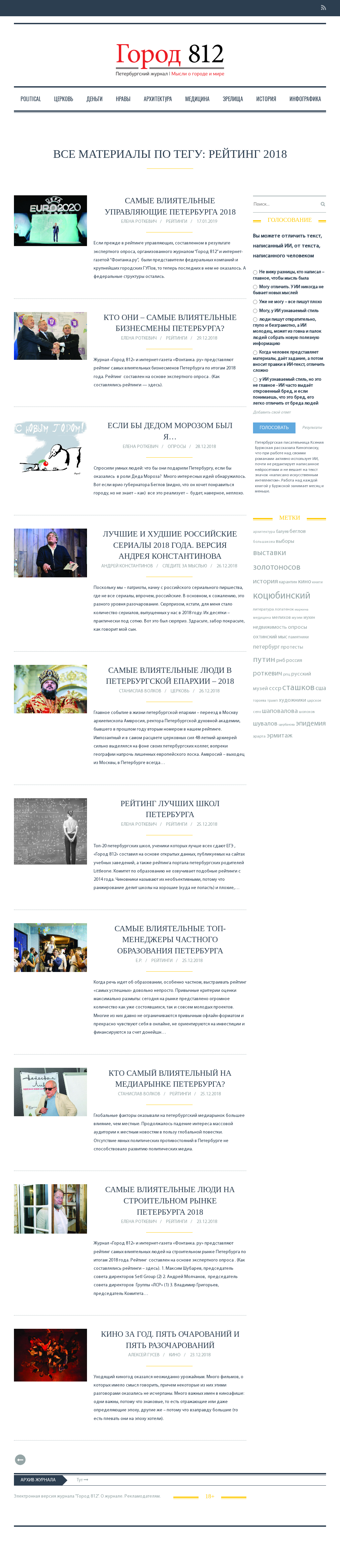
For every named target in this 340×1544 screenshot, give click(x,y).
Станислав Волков (140, 691)
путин (264, 660)
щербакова (287, 725)
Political (31, 99)
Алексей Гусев (144, 1355)
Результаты (312, 428)
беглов (298, 531)
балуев (282, 532)
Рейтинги (176, 221)
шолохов (307, 712)
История (266, 99)
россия (294, 660)
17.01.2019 (207, 221)
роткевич (267, 673)
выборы (285, 541)
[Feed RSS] (321, 8)
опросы (297, 627)
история (265, 581)
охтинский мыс (270, 637)
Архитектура (158, 99)
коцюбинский (281, 596)
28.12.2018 (205, 446)
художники (292, 700)
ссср (275, 688)
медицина (262, 618)
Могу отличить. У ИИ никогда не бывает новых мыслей (288, 290)
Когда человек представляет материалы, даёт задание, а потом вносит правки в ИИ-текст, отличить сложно (289, 361)
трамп (272, 701)
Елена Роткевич (139, 221)
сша (320, 688)
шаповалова (280, 711)
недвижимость (270, 627)
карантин (288, 582)
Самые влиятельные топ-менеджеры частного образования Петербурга (170, 939)
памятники (298, 637)
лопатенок (284, 609)
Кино (175, 1355)
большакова (264, 542)
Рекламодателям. (143, 1496)
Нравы (123, 99)
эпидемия (311, 723)
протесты (292, 647)
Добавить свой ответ (272, 413)
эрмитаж (280, 736)
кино (304, 582)
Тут (80, 1480)
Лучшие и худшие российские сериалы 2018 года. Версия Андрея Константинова (170, 545)
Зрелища (233, 99)
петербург (266, 647)
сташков (298, 687)
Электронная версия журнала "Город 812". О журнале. (69, 1496)
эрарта (259, 737)
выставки (269, 553)
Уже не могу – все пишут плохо (290, 301)
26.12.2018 (226, 566)
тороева (259, 701)
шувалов (265, 724)
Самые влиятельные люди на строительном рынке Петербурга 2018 (170, 1200)
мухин (309, 617)
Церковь (63, 99)
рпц (286, 674)
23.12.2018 (207, 1221)
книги (317, 582)
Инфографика (305, 99)
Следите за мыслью (184, 566)
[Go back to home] (170, 54)
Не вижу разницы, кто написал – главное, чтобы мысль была (288, 275)
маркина (301, 609)
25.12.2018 (207, 824)
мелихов (281, 617)
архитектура (264, 532)
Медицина (197, 99)
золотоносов (276, 567)
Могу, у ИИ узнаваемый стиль (288, 310)
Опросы (177, 446)
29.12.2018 (207, 338)
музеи (297, 618)
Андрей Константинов (127, 566)
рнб (280, 660)
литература (263, 609)
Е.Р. (139, 960)
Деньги (94, 99)
